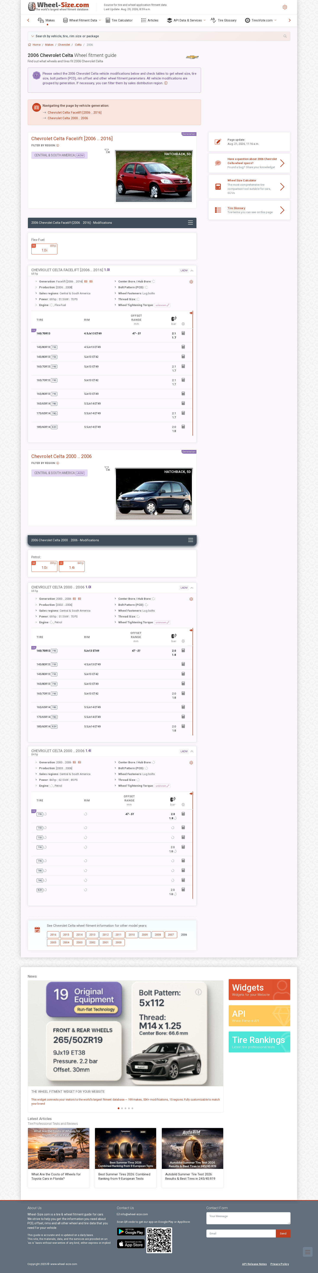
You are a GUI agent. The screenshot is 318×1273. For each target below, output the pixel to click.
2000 (119, 942)
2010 (132, 934)
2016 (53, 934)
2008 (158, 934)
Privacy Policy (279, 1264)
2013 (92, 934)
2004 (66, 942)
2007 (171, 934)
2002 (92, 942)
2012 (106, 934)
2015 (66, 934)
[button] (159, 36)
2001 (106, 942)
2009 (145, 934)
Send (283, 1233)
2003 (79, 942)
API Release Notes (254, 1264)
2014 (79, 934)
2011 (119, 934)
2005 (53, 942)
